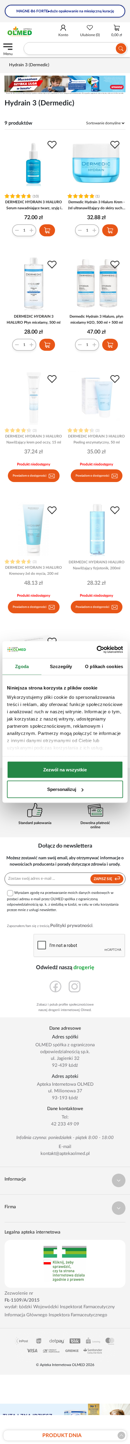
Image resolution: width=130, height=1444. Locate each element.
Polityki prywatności (71, 925)
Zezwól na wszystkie (65, 769)
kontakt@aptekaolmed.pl (65, 1153)
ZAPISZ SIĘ (103, 879)
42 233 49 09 (65, 1124)
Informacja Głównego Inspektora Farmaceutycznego (56, 1315)
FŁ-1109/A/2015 (22, 1300)
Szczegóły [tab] (61, 666)
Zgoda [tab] (22, 666)
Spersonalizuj (61, 789)
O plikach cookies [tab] (104, 666)
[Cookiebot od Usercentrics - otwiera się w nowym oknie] (96, 650)
